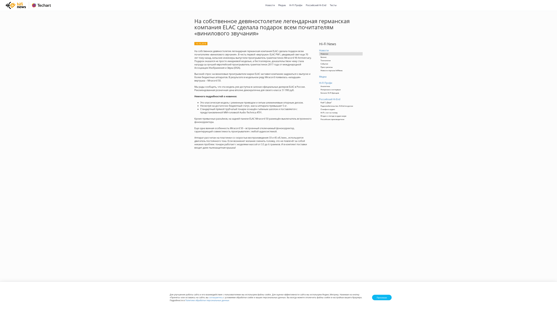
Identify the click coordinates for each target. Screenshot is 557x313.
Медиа (282, 5)
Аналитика (325, 86)
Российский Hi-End (316, 5)
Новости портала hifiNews (332, 70)
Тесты (333, 5)
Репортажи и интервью (331, 89)
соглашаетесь (216, 297)
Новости (270, 5)
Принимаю (382, 297)
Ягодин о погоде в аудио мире (333, 116)
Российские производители (332, 119)
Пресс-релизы (327, 67)
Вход (550, 7)
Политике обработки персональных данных (207, 300)
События (324, 64)
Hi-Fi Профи (295, 5)
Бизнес (324, 57)
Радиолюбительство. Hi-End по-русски (337, 106)
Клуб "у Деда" (326, 102)
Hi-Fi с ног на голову (329, 112)
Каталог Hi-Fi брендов (330, 93)
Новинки (324, 54)
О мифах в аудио (328, 109)
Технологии (326, 60)
